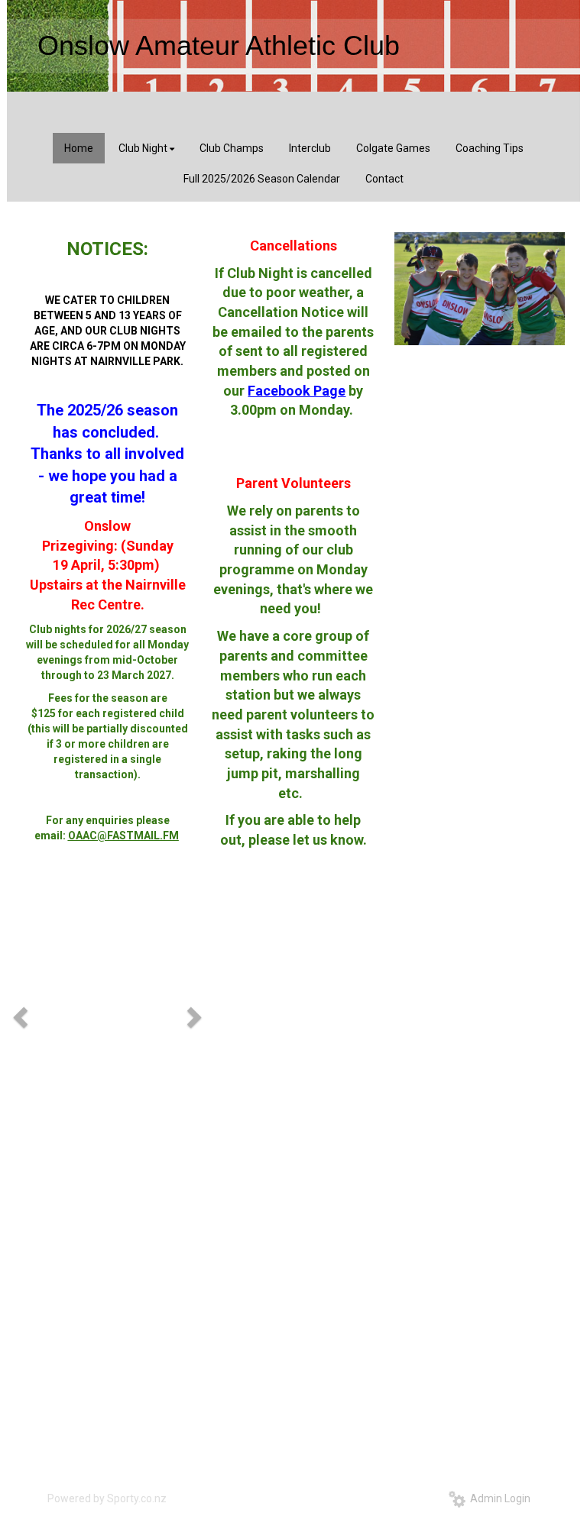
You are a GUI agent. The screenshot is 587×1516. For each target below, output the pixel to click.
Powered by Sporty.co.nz (107, 1498)
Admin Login (497, 1498)
